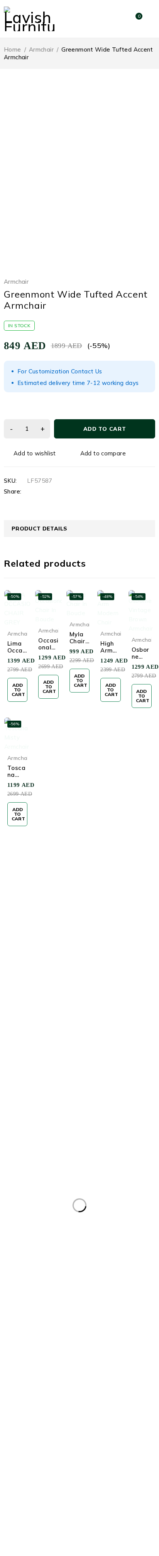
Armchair (41, 49)
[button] (17, 690)
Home (12, 49)
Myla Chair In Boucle (79, 645)
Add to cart (104, 428)
